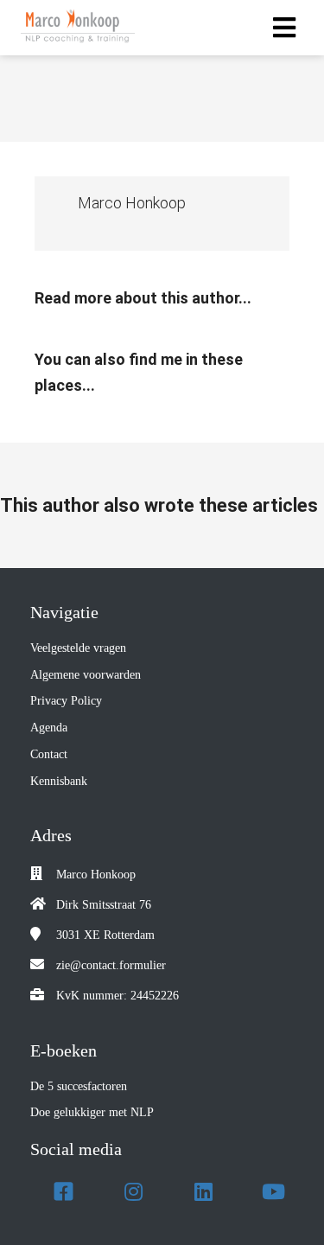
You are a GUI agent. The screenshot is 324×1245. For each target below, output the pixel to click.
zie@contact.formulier (111, 965)
